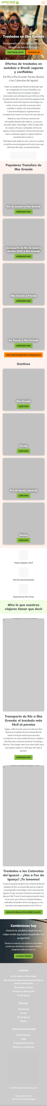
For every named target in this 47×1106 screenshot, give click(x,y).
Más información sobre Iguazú (23, 912)
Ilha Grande (23, 1009)
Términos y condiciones (23, 1047)
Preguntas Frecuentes (23, 1043)
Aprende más (23, 211)
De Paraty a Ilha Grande (23, 991)
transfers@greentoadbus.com (23, 1087)
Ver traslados (15, 52)
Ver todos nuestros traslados (23, 355)
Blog (23, 1039)
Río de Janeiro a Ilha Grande (23, 976)
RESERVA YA (34, 52)
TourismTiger (29, 1099)
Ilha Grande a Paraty (23, 987)
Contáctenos (23, 956)
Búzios (23, 1021)
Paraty (23, 1013)
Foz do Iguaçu (23, 995)
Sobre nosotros (23, 1035)
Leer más (23, 406)
